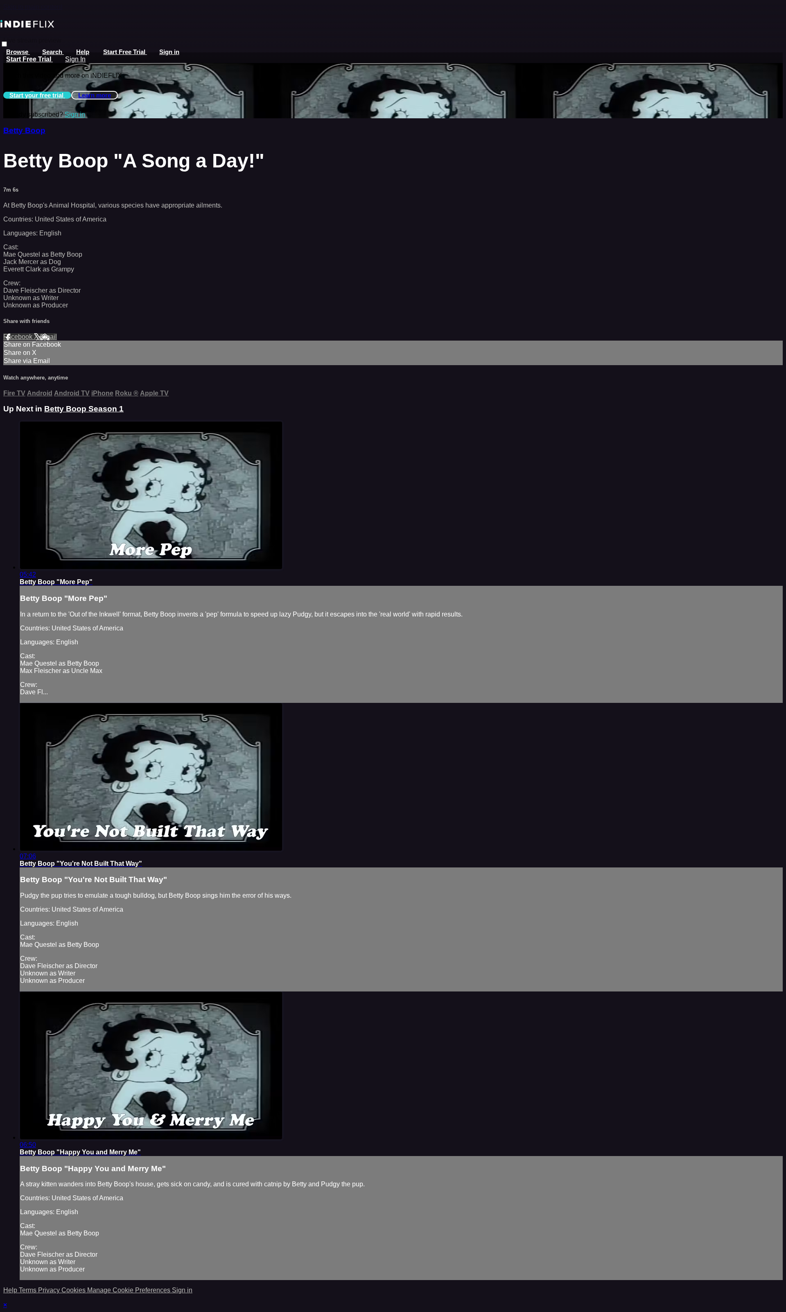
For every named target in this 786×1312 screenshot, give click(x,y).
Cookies (74, 1290)
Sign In (75, 59)
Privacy (49, 1290)
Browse (18, 51)
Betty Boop (24, 130)
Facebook (18, 336)
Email (48, 336)
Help (82, 51)
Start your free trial (37, 95)
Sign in (169, 51)
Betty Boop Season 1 (84, 408)
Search (53, 51)
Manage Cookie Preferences (129, 1290)
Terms (28, 1290)
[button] (4, 44)
